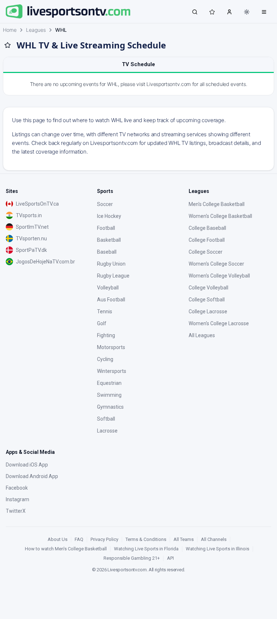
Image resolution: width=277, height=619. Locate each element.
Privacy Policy (104, 539)
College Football (207, 240)
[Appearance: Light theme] (247, 12)
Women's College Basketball (220, 216)
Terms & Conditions (146, 539)
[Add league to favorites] (7, 45)
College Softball (207, 299)
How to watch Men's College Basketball (66, 548)
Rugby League (113, 276)
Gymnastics (110, 407)
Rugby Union (111, 264)
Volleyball (108, 288)
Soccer (105, 204)
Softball (106, 419)
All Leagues (202, 335)
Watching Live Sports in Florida (146, 548)
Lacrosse (107, 431)
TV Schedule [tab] (138, 64)
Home (10, 30)
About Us (57, 539)
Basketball (109, 240)
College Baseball (207, 228)
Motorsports (111, 347)
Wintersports (111, 371)
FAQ (79, 539)
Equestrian (109, 383)
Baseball (106, 252)
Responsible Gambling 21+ (132, 558)
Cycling (105, 359)
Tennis (104, 311)
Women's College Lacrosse (219, 323)
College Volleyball (208, 288)
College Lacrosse (208, 311)
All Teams (183, 539)
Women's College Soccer (216, 264)
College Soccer (206, 252)
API (170, 558)
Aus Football (111, 299)
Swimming (109, 395)
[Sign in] (229, 11)
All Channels (214, 539)
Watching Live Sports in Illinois (217, 548)
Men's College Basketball (217, 204)
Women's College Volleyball (219, 276)
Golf (101, 323)
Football (106, 228)
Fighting (106, 335)
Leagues (36, 30)
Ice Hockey (109, 216)
